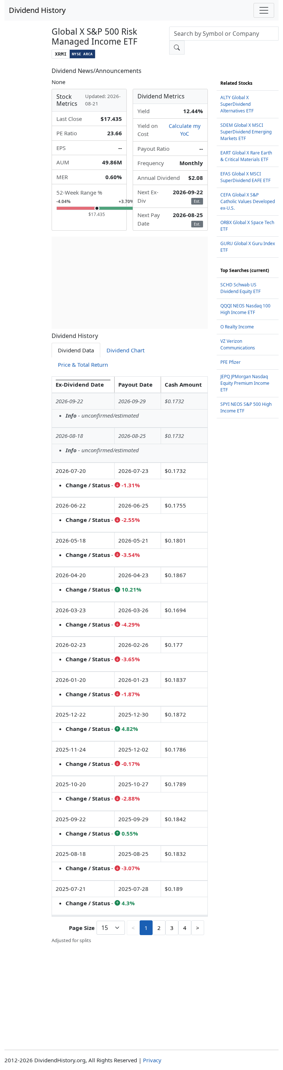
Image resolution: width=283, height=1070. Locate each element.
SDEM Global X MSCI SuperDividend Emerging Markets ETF (246, 132)
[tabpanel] (130, 660)
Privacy (152, 1060)
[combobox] (224, 34)
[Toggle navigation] (264, 10)
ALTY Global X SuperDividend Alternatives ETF (237, 104)
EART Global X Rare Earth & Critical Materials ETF (246, 156)
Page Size (82, 927)
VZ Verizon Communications (237, 344)
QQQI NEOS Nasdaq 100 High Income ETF (245, 309)
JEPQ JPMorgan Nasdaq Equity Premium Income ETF (244, 383)
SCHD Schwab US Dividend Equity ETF (240, 288)
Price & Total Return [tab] (83, 364)
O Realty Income (237, 327)
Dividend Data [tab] (76, 350)
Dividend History (37, 10)
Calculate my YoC (184, 129)
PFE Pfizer (230, 362)
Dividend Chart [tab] (125, 350)
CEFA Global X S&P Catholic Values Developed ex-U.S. (247, 201)
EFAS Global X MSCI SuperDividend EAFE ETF (245, 177)
